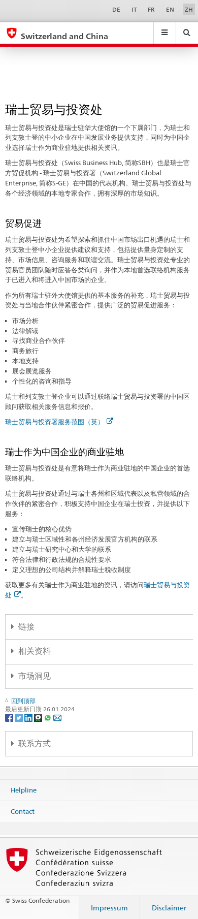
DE (116, 9)
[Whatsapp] (48, 717)
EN (170, 9)
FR (151, 9)
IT (134, 9)
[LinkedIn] (29, 717)
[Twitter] (19, 717)
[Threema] (39, 717)
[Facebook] (10, 717)
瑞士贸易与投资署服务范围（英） (54, 422)
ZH (189, 9)
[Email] (57, 717)
